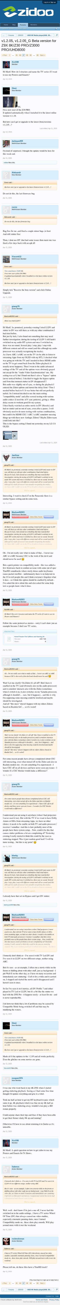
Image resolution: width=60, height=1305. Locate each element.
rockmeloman (18, 1239)
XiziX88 (15, 62)
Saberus (15, 1167)
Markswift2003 (18, 512)
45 (16, 55)
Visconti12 (16, 256)
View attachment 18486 (13, 271)
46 (20, 55)
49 (30, 55)
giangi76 (16, 306)
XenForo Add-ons (29, 1302)
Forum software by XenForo (11, 1300)
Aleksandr (16, 172)
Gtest (14, 88)
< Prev (4, 55)
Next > (42, 55)
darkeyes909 (17, 141)
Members (33, 25)
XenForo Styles (42, 1302)
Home (6, 25)
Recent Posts (21, 28)
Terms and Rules (42, 1300)
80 (37, 55)
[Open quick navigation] (57, 35)
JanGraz (15, 455)
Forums (23, 25)
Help (57, 1296)
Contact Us (50, 1296)
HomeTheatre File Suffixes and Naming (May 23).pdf (32, 636)
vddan (6, 162)
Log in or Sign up (50, 2)
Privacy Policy (54, 1300)
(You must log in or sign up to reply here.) (44, 1280)
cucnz (14, 207)
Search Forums (8, 28)
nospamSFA (17, 1078)
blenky (15, 855)
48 (27, 55)
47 (23, 55)
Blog (13, 25)
